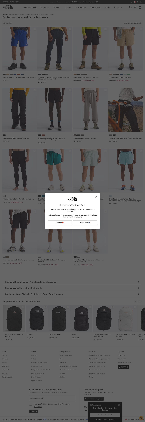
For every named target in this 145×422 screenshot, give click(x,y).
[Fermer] (96, 196)
